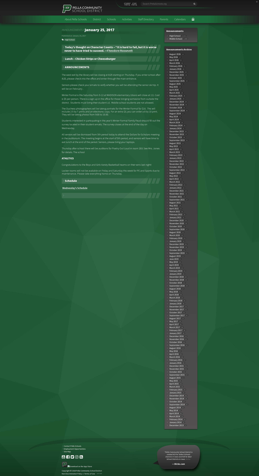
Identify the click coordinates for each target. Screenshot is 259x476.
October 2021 (175, 196)
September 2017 (177, 315)
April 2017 (174, 324)
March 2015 (174, 386)
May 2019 (173, 262)
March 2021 (174, 211)
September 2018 (177, 285)
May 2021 (173, 205)
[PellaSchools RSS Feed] (81, 457)
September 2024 (177, 110)
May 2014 (173, 410)
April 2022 (174, 179)
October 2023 (175, 137)
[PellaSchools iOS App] (77, 466)
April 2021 (174, 208)
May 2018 (173, 291)
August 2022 (175, 173)
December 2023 (176, 131)
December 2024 (176, 101)
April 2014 (174, 413)
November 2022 (176, 164)
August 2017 (175, 318)
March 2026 (174, 63)
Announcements (72, 29)
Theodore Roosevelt (120, 50)
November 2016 (176, 339)
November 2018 (176, 280)
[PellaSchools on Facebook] (68, 457)
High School (70, 39)
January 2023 (175, 158)
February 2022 (175, 185)
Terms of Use (89, 473)
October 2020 (175, 226)
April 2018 (174, 294)
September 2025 (177, 81)
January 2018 (175, 303)
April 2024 (174, 119)
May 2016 (173, 351)
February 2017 (175, 330)
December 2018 (176, 277)
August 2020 (175, 232)
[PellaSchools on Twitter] (72, 457)
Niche (188, 459)
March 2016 (174, 357)
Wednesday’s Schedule (74, 188)
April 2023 (174, 149)
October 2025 (175, 78)
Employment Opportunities (75, 449)
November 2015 (176, 369)
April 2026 (174, 60)
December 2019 (176, 244)
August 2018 (175, 288)
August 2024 (175, 113)
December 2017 (176, 306)
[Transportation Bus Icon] (193, 19)
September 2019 (177, 253)
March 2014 (174, 416)
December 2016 (176, 336)
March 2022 (174, 182)
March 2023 (174, 152)
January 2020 (175, 241)
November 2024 (176, 104)
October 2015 (175, 372)
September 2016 (177, 345)
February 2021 (175, 214)
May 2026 (173, 57)
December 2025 (176, 72)
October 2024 (175, 107)
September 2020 (177, 229)
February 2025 (175, 95)
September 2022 (177, 170)
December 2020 (176, 220)
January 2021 (175, 217)
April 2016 (174, 354)
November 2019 (176, 247)
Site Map (67, 451)
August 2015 (175, 378)
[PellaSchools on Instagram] (77, 457)
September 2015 (177, 375)
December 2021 (176, 190)
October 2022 (175, 167)
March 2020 (174, 235)
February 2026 (175, 66)
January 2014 (175, 422)
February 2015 (175, 389)
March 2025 (174, 93)
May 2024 (173, 116)
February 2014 (175, 419)
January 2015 (175, 392)
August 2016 (175, 348)
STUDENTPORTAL (127, 4)
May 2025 (173, 87)
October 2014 (175, 401)
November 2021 (176, 193)
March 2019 (174, 268)
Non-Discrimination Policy (72, 473)
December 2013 (176, 425)
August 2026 (175, 54)
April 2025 (174, 90)
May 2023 (173, 146)
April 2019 (174, 265)
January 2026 (175, 69)
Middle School (175, 39)
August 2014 (175, 407)
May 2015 (173, 381)
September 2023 (177, 140)
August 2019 (175, 256)
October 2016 (175, 342)
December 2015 (176, 366)
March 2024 (174, 122)
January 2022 (175, 188)
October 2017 (175, 312)
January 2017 (175, 333)
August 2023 (175, 143)
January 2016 (175, 363)
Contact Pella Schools (72, 446)
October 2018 (175, 283)
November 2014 (176, 398)
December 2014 (176, 395)
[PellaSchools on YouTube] (64, 457)
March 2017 (174, 327)
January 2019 (175, 274)
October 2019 (175, 250)
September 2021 (177, 199)
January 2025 (175, 98)
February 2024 (175, 125)
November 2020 (176, 223)
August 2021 (175, 202)
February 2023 (175, 155)
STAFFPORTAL (134, 4)
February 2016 (175, 360)
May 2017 (173, 321)
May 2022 (173, 176)
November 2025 (176, 75)
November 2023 (176, 134)
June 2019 (173, 259)
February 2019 (175, 271)
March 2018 (174, 297)
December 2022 (176, 161)
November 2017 (176, 309)
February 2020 (175, 238)
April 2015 (174, 383)
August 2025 (175, 84)
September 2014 (177, 404)
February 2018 (175, 300)
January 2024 (175, 128)
